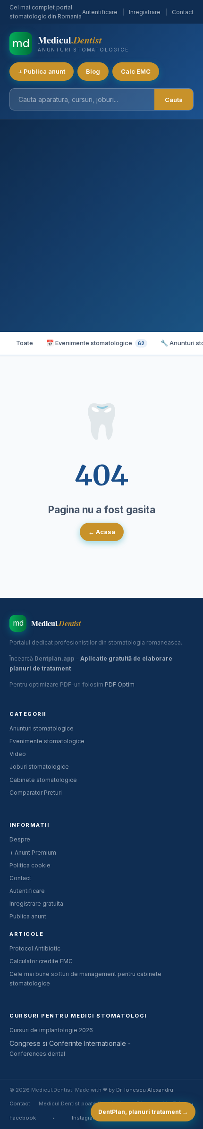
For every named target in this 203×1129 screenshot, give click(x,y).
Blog (93, 71)
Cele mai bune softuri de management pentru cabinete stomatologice (85, 978)
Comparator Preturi (35, 792)
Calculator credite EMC (41, 961)
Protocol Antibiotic (34, 948)
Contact (183, 12)
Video (17, 753)
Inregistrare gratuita (36, 903)
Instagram (84, 1117)
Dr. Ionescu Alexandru (144, 1090)
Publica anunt (27, 916)
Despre (19, 839)
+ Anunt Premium (32, 852)
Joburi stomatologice (39, 766)
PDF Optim (120, 684)
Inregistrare (145, 12)
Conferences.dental (37, 1053)
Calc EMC (136, 71)
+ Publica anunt (41, 71)
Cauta (174, 99)
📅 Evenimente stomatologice (95, 343)
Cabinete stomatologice (43, 779)
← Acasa (101, 531)
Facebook (22, 1117)
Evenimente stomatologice (47, 741)
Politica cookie (30, 865)
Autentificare (100, 12)
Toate (24, 343)
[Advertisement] (101, 225)
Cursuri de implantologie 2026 (51, 1030)
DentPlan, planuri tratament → (143, 1111)
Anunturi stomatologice (41, 728)
